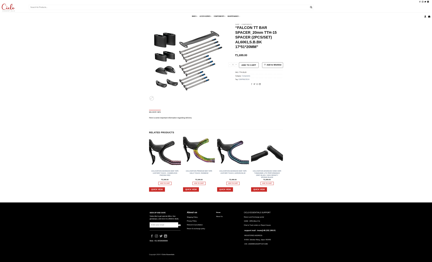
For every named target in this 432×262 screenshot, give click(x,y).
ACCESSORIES (205, 16)
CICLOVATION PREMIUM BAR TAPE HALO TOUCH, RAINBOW (199, 172)
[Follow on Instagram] (422, 2)
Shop (237, 24)
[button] (425, 16)
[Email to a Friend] (257, 84)
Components (219, 16)
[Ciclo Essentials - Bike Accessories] (14, 7)
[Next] (283, 165)
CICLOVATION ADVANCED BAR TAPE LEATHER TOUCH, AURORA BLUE (233, 172)
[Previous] (149, 165)
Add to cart (248, 65)
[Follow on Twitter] (425, 2)
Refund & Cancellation (195, 225)
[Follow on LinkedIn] (428, 2)
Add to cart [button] (165, 183)
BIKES (194, 16)
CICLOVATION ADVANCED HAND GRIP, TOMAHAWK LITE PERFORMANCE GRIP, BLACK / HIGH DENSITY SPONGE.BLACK (267, 174)
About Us (219, 216)
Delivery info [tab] (155, 112)
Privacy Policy (192, 221)
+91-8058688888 (161, 241)
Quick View (157, 189)
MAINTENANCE (233, 16)
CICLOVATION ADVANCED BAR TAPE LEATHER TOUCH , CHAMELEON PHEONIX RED (165, 173)
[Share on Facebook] (252, 84)
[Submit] (311, 7)
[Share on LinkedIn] (260, 84)
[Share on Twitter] (254, 84)
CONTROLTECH (243, 79)
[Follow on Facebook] (420, 2)
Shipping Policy (192, 217)
